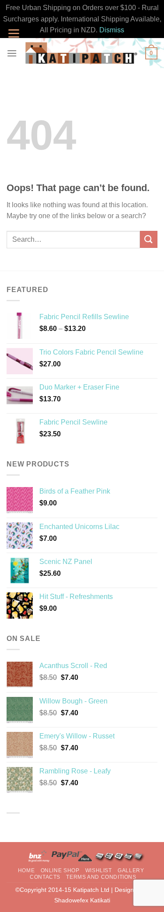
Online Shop (60, 870)
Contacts (45, 877)
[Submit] (148, 239)
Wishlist (98, 870)
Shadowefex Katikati (82, 900)
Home (26, 870)
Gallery (131, 870)
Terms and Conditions (101, 877)
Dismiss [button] (111, 30)
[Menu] (12, 53)
